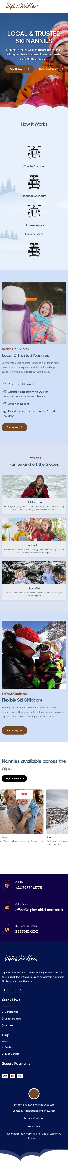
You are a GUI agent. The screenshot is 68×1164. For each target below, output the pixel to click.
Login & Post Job (14, 778)
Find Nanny (13, 427)
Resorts (8, 1025)
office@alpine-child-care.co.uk (39, 910)
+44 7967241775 (28, 888)
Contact (9, 1047)
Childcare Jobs (12, 1018)
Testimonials (11, 1054)
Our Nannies (11, 1012)
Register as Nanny (48, 69)
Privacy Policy (34, 1126)
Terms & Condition (34, 1118)
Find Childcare (17, 69)
